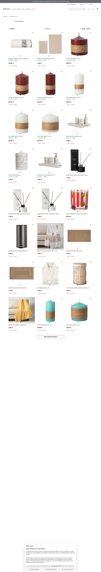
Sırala (83, 29)
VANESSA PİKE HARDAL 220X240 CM (17, 325)
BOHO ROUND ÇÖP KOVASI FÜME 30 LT (18, 251)
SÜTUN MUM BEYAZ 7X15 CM (73, 97)
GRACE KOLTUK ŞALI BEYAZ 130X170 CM (47, 251)
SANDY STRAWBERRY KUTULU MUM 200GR (76, 214)
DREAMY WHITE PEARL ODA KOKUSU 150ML (19, 214)
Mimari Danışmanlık (72, 4)
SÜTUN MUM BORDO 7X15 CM (44, 97)
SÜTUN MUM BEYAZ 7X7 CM (44, 136)
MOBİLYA (28, 9)
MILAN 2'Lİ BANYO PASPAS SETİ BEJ (46, 58)
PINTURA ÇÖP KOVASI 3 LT (14, 175)
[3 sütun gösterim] (88, 28)
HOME (23, 9)
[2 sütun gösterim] (92, 28)
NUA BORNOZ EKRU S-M (43, 288)
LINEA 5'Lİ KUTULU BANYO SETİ (74, 136)
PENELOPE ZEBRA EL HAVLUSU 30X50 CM (18, 58)
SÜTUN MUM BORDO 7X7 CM (73, 58)
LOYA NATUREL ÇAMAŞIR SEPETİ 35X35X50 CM (77, 288)
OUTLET (33, 9)
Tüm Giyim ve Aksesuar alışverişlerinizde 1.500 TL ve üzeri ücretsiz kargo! (50, 1)
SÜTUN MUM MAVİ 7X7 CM (72, 325)
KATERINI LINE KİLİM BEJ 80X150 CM (17, 288)
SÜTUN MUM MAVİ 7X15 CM (44, 325)
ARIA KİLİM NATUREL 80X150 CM (74, 251)
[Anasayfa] (6, 9)
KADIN (14, 9)
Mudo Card (82, 4)
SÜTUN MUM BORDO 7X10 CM (15, 97)
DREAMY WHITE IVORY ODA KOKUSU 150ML (48, 214)
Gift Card (91, 4)
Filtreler (12, 29)
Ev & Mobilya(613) (19, 21)
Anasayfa (5, 16)
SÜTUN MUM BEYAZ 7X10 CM (15, 136)
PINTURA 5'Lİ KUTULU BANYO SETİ (45, 175)
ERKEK (18, 9)
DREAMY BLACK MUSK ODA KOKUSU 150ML (77, 175)
